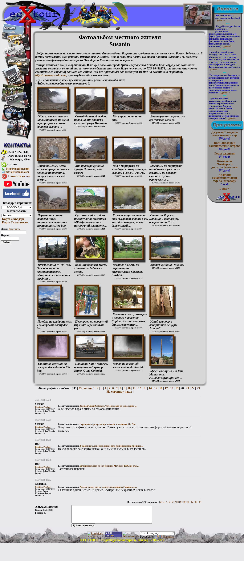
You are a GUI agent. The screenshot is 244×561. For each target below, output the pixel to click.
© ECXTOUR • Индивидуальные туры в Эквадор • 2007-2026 (122, 540)
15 (155, 388)
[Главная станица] (9, 28)
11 (134, 388)
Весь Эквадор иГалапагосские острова (224, 145)
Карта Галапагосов (14, 222)
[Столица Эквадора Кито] (90, 207)
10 (129, 388)
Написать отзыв (19, 176)
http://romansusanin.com (50, 75)
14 (150, 388)
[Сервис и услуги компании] (14, 52)
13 (144, 388)
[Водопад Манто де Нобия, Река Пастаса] (86, 314)
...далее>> (220, 20)
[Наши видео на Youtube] (16, 187)
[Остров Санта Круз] (165, 207)
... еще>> (224, 188)
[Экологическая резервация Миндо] (90, 257)
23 (198, 388)
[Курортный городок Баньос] (49, 314)
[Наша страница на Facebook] (16, 196)
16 (160, 388)
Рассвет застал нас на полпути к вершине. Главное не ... (108, 487)
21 (187, 388)
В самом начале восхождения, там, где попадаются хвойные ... (111, 446)
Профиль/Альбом (43, 407)
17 (166, 388)
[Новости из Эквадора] (15, 122)
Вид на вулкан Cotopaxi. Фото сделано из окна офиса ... (107, 406)
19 (176, 388)
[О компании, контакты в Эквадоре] (17, 40)
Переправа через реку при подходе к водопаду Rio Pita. (107, 424)
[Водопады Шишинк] (128, 257)
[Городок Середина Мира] (53, 257)
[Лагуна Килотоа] (165, 257)
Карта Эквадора (13, 219)
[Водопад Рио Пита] (53, 356)
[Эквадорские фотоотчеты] (14, 112)
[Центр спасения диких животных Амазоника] (128, 306)
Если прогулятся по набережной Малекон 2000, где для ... (109, 466)
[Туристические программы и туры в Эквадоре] (19, 66)
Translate (168, 536)
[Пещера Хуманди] (162, 314)
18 (171, 388)
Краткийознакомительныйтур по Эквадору (224, 179)
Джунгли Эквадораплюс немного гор (224, 135)
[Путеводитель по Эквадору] (13, 90)
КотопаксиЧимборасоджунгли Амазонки (224, 165)
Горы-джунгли (224, 155)
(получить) (14, 229)
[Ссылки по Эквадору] (12, 101)
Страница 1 (87, 388)
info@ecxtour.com (17, 170)
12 (139, 388)
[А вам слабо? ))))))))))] (198, 21)
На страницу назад (119, 391)
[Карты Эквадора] (14, 83)
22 (192, 388)
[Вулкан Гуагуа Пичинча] (53, 108)
